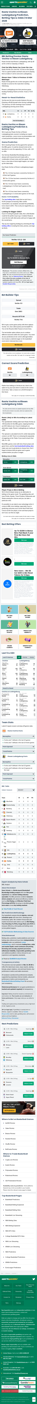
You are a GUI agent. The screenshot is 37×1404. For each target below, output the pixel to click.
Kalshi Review (10, 1165)
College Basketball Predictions (15, 1257)
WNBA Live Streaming (12, 1246)
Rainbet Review (10, 1139)
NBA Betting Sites (11, 1220)
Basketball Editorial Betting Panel (13, 981)
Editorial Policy (18, 276)
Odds (30, 52)
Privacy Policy (30, 1297)
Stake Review (9, 1128)
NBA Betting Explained (12, 1225)
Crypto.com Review (11, 1160)
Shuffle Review (10, 1144)
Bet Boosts (18, 345)
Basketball (9, 49)
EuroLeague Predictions (13, 1267)
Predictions (5, 6)
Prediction (6, 52)
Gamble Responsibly (9, 284)
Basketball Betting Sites (13, 1210)
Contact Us (7, 1297)
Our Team (18, 1285)
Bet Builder (17, 52)
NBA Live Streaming (11, 1241)
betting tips (7, 1273)
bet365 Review (10, 1123)
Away (32, 657)
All (19, 657)
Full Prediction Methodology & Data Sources (19, 932)
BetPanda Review (11, 1149)
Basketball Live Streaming (13, 1215)
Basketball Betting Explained (14, 1205)
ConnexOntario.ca (22, 1356)
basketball (14, 1273)
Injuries (22, 6)
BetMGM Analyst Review (18, 958)
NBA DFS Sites (10, 1231)
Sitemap (18, 1303)
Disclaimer (15, 1018)
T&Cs (6, 1303)
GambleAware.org (22, 1362)
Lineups (14, 6)
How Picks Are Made (30, 1285)
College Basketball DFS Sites (14, 1236)
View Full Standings (18, 120)
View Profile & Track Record (13, 909)
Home (25, 657)
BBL (16, 49)
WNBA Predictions (11, 1262)
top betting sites (10, 199)
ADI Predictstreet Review (13, 1181)
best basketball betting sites (24, 446)
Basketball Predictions (12, 1199)
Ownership (18, 1291)
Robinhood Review (11, 1175)
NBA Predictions (10, 1252)
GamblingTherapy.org (21, 1373)
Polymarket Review (11, 1170)
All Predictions (9, 1110)
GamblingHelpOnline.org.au (11, 1369)
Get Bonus (18, 262)
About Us (6, 1285)
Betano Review (10, 1133)
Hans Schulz (6, 23)
